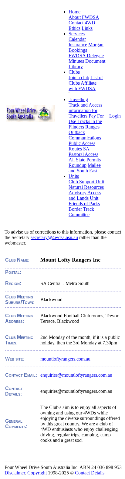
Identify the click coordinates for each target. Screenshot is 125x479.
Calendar (77, 39)
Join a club (79, 77)
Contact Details (89, 472)
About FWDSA (84, 17)
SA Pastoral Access (83, 151)
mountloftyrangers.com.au (65, 358)
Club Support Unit (86, 181)
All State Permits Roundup (85, 162)
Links (87, 28)
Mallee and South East (85, 168)
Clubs (74, 72)
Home (74, 11)
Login (115, 115)
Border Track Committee (81, 211)
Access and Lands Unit (85, 195)
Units (74, 176)
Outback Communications (85, 135)
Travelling (78, 99)
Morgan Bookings (86, 47)
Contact (76, 22)
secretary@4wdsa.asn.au (54, 237)
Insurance (78, 44)
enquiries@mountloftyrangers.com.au (76, 375)
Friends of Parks (84, 203)
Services (77, 33)
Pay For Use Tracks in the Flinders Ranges (86, 121)
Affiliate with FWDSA (82, 85)
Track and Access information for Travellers (85, 110)
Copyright (37, 472)
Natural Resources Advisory (86, 190)
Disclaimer (15, 472)
